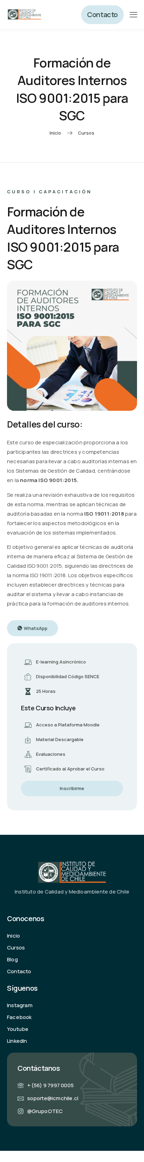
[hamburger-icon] (133, 15)
